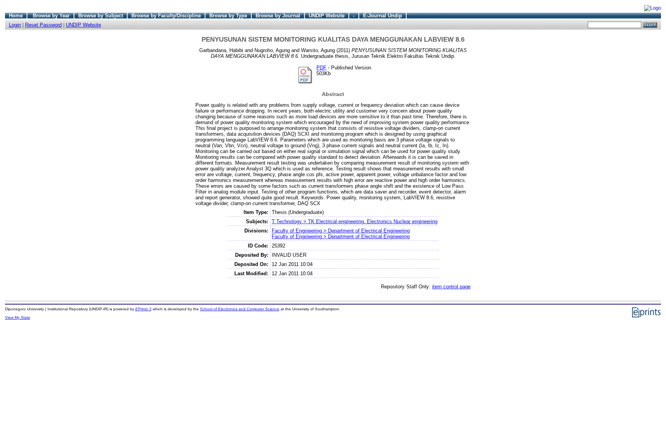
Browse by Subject (100, 16)
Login (15, 25)
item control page (451, 287)
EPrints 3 (143, 309)
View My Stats (17, 317)
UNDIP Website (327, 16)
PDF (321, 68)
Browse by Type (228, 16)
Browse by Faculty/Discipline (166, 16)
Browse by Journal (278, 16)
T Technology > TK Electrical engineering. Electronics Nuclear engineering (354, 221)
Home (16, 16)
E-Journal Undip (382, 16)
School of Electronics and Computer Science (239, 309)
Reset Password (43, 25)
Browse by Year (51, 16)
